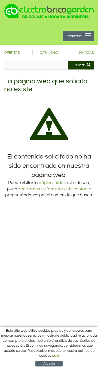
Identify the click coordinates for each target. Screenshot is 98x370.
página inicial (52, 183)
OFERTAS (12, 53)
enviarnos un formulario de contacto (56, 189)
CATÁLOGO (49, 53)
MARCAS (86, 53)
